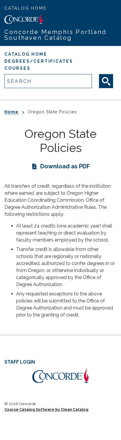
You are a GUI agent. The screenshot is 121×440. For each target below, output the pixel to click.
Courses (17, 68)
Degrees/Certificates (38, 61)
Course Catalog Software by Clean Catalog (46, 409)
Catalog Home (25, 8)
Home (11, 111)
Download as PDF (65, 166)
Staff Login (19, 362)
